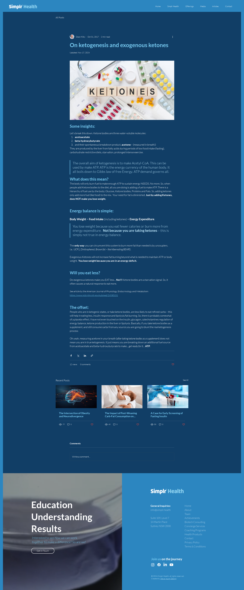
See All (185, 380)
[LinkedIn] (165, 565)
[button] (174, 6)
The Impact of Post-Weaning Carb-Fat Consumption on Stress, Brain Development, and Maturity (121, 415)
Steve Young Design (168, 578)
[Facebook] (159, 565)
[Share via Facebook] (71, 355)
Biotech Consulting (195, 522)
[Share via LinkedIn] (85, 355)
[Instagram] (153, 565)
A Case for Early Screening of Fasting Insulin (167, 415)
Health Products (193, 534)
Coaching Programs (195, 530)
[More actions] (172, 36)
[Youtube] (171, 565)
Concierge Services (195, 526)
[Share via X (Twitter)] (78, 355)
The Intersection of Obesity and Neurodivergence (74, 415)
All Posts (60, 17)
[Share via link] (92, 355)
